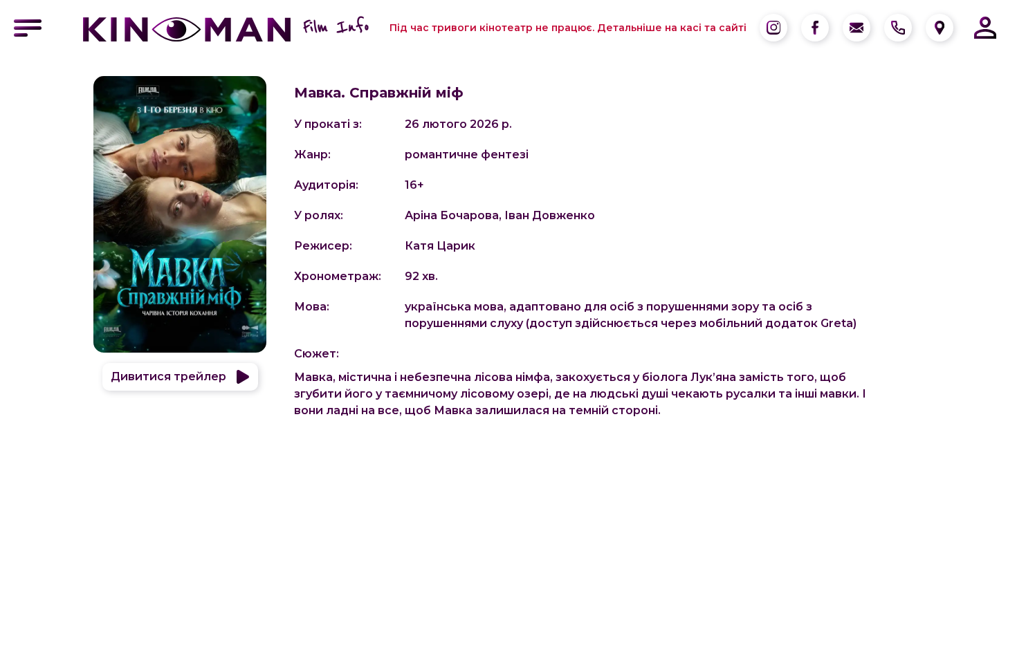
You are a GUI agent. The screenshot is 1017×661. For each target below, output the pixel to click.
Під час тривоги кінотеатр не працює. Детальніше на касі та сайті (568, 27)
